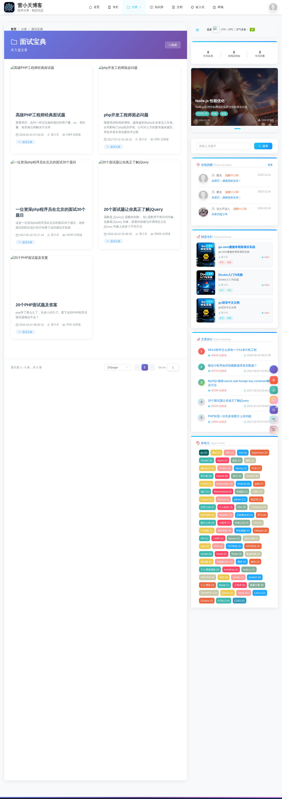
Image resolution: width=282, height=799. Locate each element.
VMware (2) (260, 530)
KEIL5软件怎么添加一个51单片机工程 (232, 349)
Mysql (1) (224, 585)
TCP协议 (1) (234, 546)
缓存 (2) (241, 561)
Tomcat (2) (223, 499)
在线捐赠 (207, 164)
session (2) (255, 577)
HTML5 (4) (224, 600)
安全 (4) (223, 577)
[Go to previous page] (137, 367)
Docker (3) (206, 460)
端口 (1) (205, 491)
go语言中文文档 (228, 302)
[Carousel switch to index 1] (225, 128)
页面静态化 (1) (225, 561)
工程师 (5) (239, 585)
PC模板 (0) (207, 530)
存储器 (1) (242, 491)
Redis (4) (236, 554)
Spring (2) (241, 468)
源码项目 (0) (224, 530)
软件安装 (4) (207, 515)
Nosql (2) (221, 554)
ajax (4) (205, 546)
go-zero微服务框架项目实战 (236, 247)
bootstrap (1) (231, 569)
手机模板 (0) (243, 530)
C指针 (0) (257, 491)
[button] (274, 380)
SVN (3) (218, 546)
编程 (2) (250, 460)
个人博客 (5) (207, 585)
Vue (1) (243, 452)
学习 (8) (261, 515)
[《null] (203, 182)
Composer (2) (258, 507)
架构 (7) (259, 483)
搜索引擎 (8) (257, 585)
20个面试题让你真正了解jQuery (228, 400)
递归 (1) (236, 460)
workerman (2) (224, 483)
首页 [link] (14, 29)
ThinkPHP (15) (209, 593)
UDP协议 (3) (253, 546)
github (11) (240, 499)
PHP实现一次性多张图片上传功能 (229, 416)
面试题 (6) (206, 561)
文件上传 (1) (207, 507)
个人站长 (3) (226, 507)
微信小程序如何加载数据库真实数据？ (232, 365)
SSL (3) (241, 507)
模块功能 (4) (251, 538)
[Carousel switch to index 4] (243, 128)
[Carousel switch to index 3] (236, 128)
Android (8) (243, 483)
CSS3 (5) (239, 600)
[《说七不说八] (203, 216)
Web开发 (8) (207, 577)
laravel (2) (234, 538)
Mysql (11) (243, 593)
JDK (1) (229, 452)
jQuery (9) (227, 593)
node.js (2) (249, 569)
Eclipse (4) (207, 499)
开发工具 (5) (242, 522)
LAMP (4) (218, 538)
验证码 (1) (256, 499)
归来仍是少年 (220, 214)
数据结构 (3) (253, 554)
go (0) (204, 452)
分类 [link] (24, 29)
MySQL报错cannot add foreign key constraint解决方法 (239, 383)
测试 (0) (216, 452)
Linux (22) (259, 593)
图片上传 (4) (207, 522)
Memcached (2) (223, 491)
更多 (270, 164)
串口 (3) (237, 476)
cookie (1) (238, 577)
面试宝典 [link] (37, 29)
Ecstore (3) (207, 600)
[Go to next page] (151, 367)
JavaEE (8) (252, 476)
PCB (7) (255, 468)
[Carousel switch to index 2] (231, 128)
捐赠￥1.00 (231, 175)
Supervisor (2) (260, 452)
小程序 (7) (224, 522)
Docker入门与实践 (230, 274)
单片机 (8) (206, 476)
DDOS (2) (206, 483)
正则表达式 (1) (245, 515)
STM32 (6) (225, 468)
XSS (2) (257, 522)
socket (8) (206, 554)
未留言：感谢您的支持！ (226, 180)
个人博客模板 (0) (210, 569)
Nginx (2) (222, 460)
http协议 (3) (225, 515)
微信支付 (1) (207, 468)
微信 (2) (255, 561)
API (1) (204, 538)
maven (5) (222, 476)
